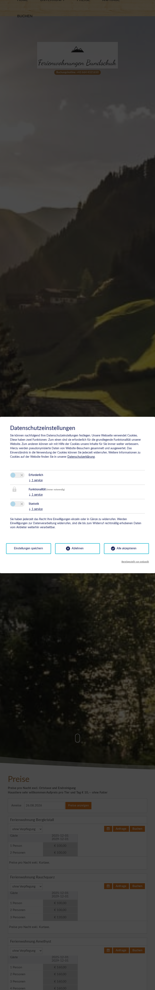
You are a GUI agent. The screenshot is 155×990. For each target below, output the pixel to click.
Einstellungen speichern (28, 548)
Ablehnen (78, 548)
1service (36, 480)
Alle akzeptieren (126, 548)
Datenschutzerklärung (81, 456)
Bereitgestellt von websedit (135, 562)
